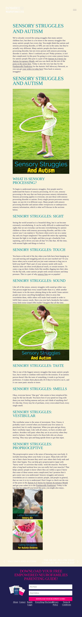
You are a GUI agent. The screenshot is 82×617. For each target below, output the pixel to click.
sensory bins (43, 274)
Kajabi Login (29, 603)
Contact (22, 602)
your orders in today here (32, 69)
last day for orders (20, 488)
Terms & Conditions (66, 603)
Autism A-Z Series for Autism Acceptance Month (48, 483)
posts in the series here (22, 64)
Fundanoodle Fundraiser (22, 66)
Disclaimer (49, 602)
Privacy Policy (55, 603)
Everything (39, 602)
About (15, 602)
